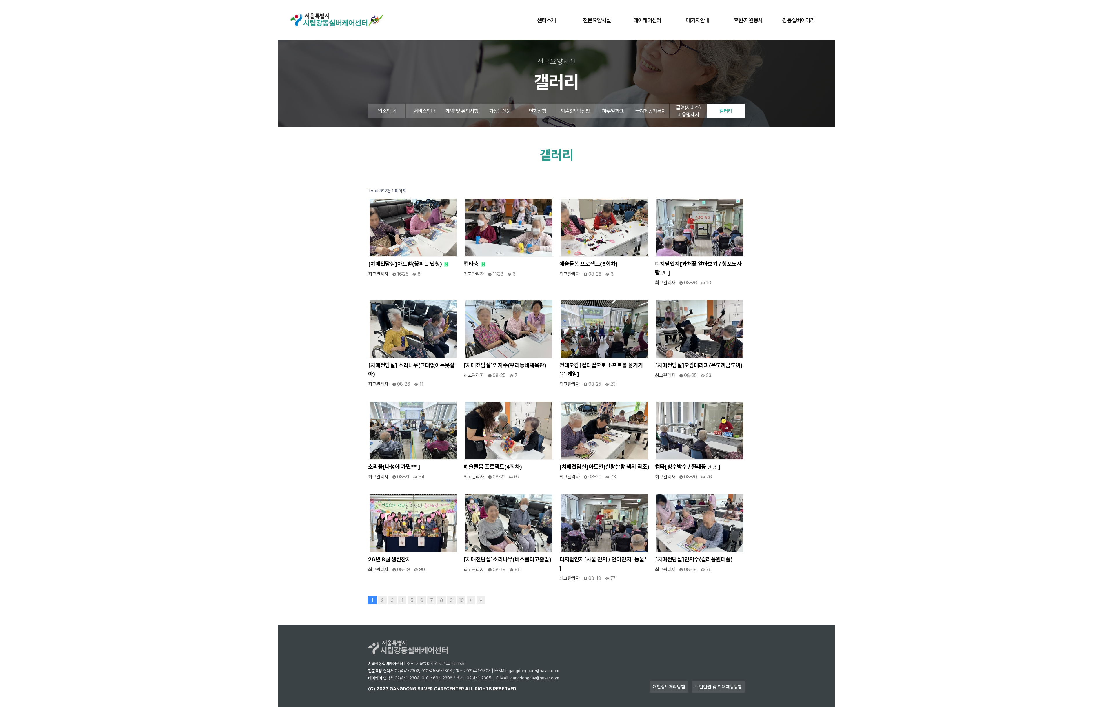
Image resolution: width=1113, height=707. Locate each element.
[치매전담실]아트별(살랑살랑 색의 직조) (604, 466)
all (469, 689)
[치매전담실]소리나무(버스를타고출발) (507, 559)
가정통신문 (500, 111)
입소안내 (386, 111)
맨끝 (481, 600)
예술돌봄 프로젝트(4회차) (493, 466)
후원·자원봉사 (748, 20)
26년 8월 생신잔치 (389, 559)
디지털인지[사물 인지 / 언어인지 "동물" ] (602, 563)
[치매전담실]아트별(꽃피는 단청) (408, 263)
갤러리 (725, 111)
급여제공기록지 (650, 111)
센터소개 (546, 20)
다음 (471, 600)
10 (461, 600)
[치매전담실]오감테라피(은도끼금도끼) (699, 365)
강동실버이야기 (798, 20)
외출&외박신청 (575, 111)
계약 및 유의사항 (462, 111)
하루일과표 (613, 111)
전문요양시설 (597, 20)
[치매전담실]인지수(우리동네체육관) (505, 365)
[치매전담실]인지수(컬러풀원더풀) (694, 559)
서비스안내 (425, 111)
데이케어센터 (647, 20)
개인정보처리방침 (669, 687)
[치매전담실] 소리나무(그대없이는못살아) (411, 369)
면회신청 (537, 111)
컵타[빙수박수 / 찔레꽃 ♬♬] (688, 466)
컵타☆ (474, 263)
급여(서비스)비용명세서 (688, 111)
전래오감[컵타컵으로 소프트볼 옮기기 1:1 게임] (601, 369)
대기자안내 (697, 20)
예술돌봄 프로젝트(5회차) (588, 263)
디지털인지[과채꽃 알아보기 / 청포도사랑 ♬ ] (698, 268)
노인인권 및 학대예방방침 (718, 687)
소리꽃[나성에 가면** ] (394, 466)
